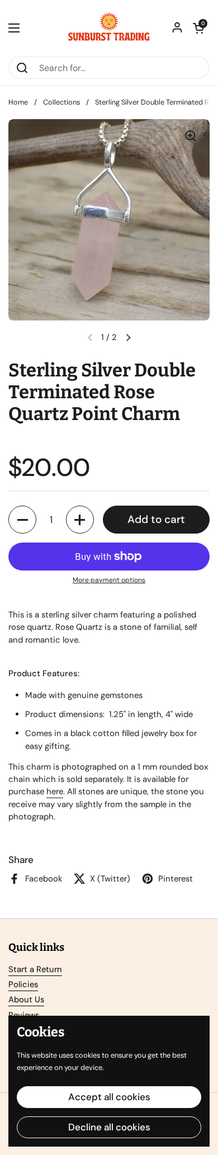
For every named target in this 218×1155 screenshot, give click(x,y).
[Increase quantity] (80, 520)
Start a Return (35, 969)
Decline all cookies (109, 1127)
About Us (26, 999)
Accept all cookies (109, 1097)
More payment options (109, 580)
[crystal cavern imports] (109, 28)
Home (18, 102)
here (54, 791)
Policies (23, 984)
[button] (198, 28)
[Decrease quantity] (22, 520)
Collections (61, 102)
